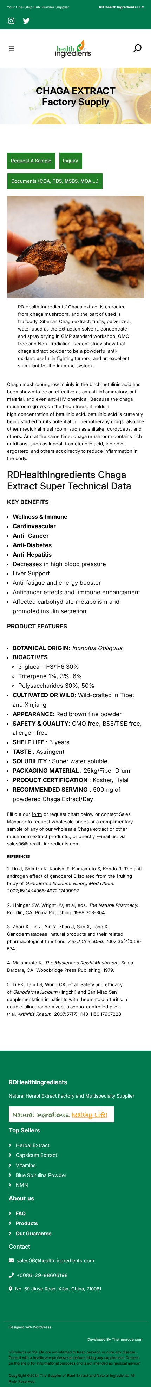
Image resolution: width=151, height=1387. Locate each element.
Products (27, 1223)
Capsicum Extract (36, 1155)
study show (103, 343)
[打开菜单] (11, 48)
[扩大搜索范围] (137, 48)
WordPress (42, 1327)
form (37, 814)
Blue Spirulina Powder (41, 1175)
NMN (22, 1185)
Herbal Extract (33, 1145)
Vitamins (26, 1165)
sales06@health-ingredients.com (43, 843)
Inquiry (70, 160)
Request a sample (31, 160)
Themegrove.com (127, 1339)
